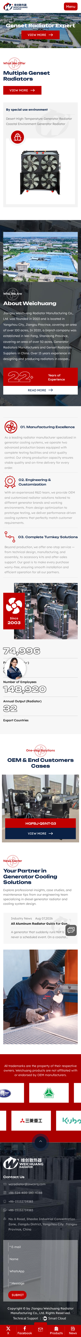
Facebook (24, 1333)
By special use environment (27, 110)
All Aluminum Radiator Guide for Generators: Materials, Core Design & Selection (41, 924)
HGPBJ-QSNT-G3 (40, 823)
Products (56, 1333)
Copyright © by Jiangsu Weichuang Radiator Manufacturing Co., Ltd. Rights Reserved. (41, 1310)
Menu (70, 6)
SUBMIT (18, 1295)
